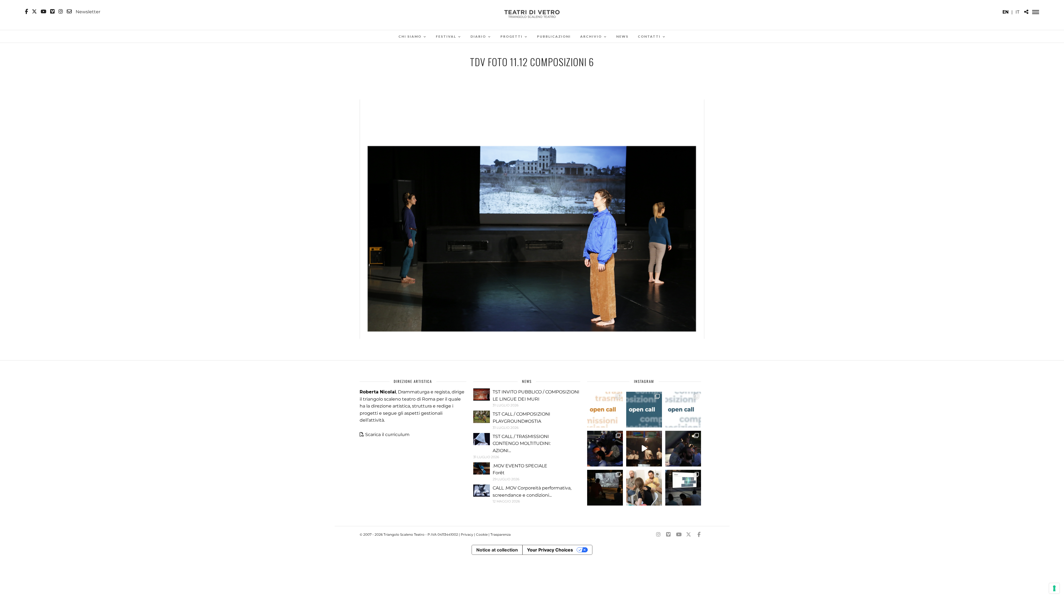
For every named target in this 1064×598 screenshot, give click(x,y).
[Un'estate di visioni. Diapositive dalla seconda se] (605, 488)
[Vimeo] (52, 11)
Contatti (649, 36)
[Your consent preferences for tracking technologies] (1054, 588)
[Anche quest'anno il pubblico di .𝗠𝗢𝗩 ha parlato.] (605, 448)
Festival (446, 36)
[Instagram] (60, 11)
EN (1005, 12)
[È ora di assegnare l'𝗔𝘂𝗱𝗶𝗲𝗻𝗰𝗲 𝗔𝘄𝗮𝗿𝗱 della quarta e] (644, 448)
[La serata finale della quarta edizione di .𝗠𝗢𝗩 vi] (683, 448)
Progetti (511, 36)
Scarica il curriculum (387, 434)
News (622, 36)
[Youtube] (43, 11)
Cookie (482, 534)
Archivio (591, 36)
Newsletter (87, 11)
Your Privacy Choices (550, 550)
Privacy (467, 534)
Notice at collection (497, 550)
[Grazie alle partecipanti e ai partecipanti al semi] (644, 488)
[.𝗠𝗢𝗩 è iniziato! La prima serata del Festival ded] (683, 488)
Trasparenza (500, 534)
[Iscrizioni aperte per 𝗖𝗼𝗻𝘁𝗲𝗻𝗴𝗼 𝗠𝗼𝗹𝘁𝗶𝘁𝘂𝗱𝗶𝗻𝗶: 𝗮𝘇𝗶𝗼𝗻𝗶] (605, 409)
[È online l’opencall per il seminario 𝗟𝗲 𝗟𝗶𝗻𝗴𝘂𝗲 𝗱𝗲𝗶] (683, 409)
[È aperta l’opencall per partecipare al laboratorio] (644, 409)
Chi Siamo (409, 36)
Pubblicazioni (554, 36)
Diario (478, 36)
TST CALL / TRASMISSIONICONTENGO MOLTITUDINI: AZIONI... (522, 443)
